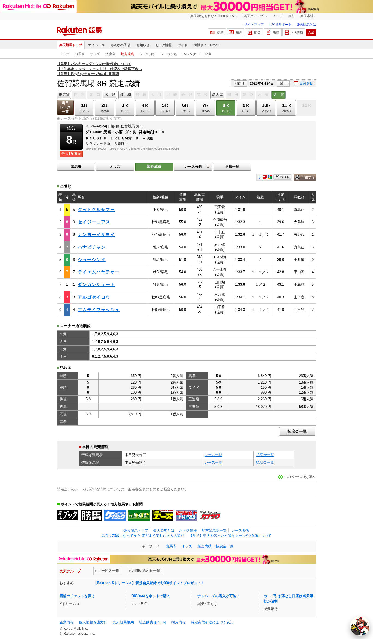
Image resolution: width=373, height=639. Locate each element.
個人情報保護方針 (93, 622)
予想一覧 (232, 166)
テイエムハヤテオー (99, 272)
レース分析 (147, 54)
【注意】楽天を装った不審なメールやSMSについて (230, 536)
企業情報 (67, 622)
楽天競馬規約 (123, 622)
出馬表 (80, 54)
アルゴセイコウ (94, 297)
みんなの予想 (120, 45)
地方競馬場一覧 (214, 530)
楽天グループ (254, 16)
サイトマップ (254, 24)
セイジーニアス (94, 222)
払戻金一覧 (297, 431)
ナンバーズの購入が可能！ (218, 596)
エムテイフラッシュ (99, 309)
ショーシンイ (92, 259)
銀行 (291, 16)
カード (278, 16)
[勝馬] (91, 515)
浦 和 (125, 95)
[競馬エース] (162, 515)
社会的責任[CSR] (152, 622)
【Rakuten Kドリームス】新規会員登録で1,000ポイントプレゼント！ (149, 583)
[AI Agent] (360, 626)
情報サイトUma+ (206, 45)
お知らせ (142, 45)
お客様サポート (280, 24)
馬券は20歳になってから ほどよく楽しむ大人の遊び (142, 536)
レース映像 (240, 530)
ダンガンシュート (96, 284)
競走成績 (127, 54)
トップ (64, 54)
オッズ (95, 54)
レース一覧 (213, 455)
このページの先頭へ (300, 477)
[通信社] (139, 515)
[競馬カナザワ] (210, 515)
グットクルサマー (96, 209)
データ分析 (169, 54)
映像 (208, 54)
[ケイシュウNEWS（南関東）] (115, 515)
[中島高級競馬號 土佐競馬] (186, 515)
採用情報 (178, 622)
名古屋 (217, 95)
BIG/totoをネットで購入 (150, 596)
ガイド (183, 45)
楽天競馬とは (306, 24)
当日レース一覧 (65, 107)
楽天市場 (306, 16)
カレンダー (191, 54)
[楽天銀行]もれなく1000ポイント (214, 16)
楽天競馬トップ (70, 45)
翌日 (283, 83)
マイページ (96, 45)
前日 (240, 83)
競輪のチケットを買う (77, 596)
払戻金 (110, 54)
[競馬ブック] (67, 515)
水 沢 (110, 95)
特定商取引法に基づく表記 (212, 622)
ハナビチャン (92, 247)
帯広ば (64, 95)
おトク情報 (163, 45)
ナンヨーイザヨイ (96, 234)
